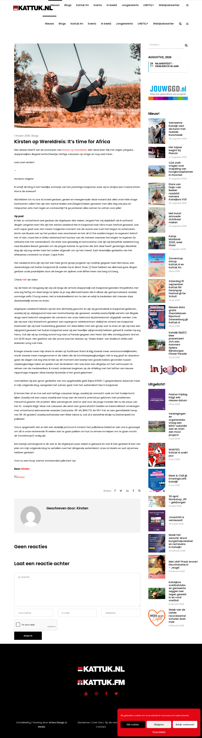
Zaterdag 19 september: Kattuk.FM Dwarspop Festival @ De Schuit (177, 288)
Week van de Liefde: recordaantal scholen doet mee (177, 616)
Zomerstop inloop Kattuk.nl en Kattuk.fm (176, 263)
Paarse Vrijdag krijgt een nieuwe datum (178, 397)
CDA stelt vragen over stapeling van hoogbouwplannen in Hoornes (181, 169)
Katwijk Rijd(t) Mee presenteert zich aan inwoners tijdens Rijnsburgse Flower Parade (178, 343)
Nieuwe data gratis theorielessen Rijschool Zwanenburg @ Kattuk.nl (178, 314)
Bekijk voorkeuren (185, 724)
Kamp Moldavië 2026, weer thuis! (175, 240)
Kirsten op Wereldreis (74, 149)
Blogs (35, 136)
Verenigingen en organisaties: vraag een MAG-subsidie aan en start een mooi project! (178, 424)
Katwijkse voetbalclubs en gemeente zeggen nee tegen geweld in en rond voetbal (177, 591)
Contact (101, 726)
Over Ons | (98, 722)
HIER (24, 279)
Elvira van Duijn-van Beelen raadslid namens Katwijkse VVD (178, 191)
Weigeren (159, 724)
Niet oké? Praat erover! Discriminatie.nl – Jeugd (183, 564)
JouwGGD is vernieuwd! (176, 518)
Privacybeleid (159, 732)
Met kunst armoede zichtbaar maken (175, 218)
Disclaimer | (84, 722)
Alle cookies (133, 724)
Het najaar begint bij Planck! (175, 150)
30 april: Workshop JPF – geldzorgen (178, 499)
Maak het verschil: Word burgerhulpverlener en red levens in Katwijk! (181, 541)
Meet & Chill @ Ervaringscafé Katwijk (178, 478)
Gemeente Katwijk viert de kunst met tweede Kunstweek (177, 129)
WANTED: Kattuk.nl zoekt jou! (178, 452)
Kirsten (25, 468)
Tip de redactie (114, 722)
